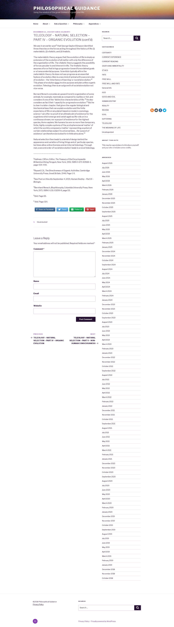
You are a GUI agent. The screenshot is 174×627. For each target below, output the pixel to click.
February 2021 (107, 455)
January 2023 (107, 353)
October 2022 (107, 366)
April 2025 (106, 234)
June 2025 (106, 225)
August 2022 (107, 375)
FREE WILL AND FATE (111, 84)
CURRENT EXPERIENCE (111, 57)
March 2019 (106, 556)
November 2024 (108, 256)
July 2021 (105, 432)
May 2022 (106, 388)
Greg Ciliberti (62, 32)
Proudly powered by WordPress (103, 621)
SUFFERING (107, 119)
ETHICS (105, 70)
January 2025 (107, 247)
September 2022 (108, 371)
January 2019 (107, 565)
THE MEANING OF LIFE (111, 128)
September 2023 (108, 318)
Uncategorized (108, 132)
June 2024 (106, 278)
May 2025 (106, 229)
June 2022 (106, 384)
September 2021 (108, 424)
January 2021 (107, 459)
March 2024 (107, 291)
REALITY (105, 106)
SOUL (104, 114)
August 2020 (107, 481)
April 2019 (106, 552)
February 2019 (107, 560)
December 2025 (108, 198)
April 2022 (106, 393)
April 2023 (106, 340)
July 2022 (105, 379)
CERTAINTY (107, 53)
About (45, 24)
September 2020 (109, 477)
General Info (107, 88)
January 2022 (107, 406)
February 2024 (107, 296)
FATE (104, 75)
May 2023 (106, 335)
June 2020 (106, 490)
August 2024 (107, 269)
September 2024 (109, 265)
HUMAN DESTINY (109, 101)
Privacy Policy (38, 604)
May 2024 (106, 282)
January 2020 (107, 512)
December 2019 (108, 516)
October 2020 (107, 472)
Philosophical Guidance (66, 8)
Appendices (94, 24)
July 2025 (105, 221)
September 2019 (108, 530)
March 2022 (106, 397)
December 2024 (108, 251)
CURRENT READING (110, 61)
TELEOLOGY (42, 222)
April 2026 (106, 181)
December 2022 (108, 357)
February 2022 (107, 402)
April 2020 (106, 499)
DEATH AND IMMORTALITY (113, 66)
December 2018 (108, 569)
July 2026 (105, 168)
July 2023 (105, 327)
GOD (104, 92)
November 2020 (108, 468)
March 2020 (107, 503)
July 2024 (105, 274)
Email (36, 293)
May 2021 (105, 441)
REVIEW (105, 110)
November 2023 (108, 309)
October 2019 (107, 525)
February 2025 (107, 243)
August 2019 (107, 534)
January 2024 (107, 300)
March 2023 (106, 344)
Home (35, 24)
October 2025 (107, 207)
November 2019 (108, 521)
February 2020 (108, 508)
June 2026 (106, 172)
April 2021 (106, 446)
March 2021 (106, 450)
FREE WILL (106, 79)
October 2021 (107, 419)
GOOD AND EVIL (108, 97)
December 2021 (108, 410)
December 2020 (108, 463)
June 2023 (106, 331)
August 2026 (107, 163)
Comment (38, 249)
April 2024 (106, 287)
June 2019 (106, 543)
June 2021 (106, 437)
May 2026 (106, 176)
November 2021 (108, 415)
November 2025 (108, 203)
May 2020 (106, 494)
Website (37, 306)
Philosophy (78, 24)
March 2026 (107, 185)
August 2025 (107, 216)
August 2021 (107, 428)
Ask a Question (60, 24)
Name (36, 281)
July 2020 (105, 485)
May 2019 (106, 547)
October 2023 (107, 313)
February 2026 (107, 190)
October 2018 (107, 578)
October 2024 (107, 260)
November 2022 (108, 362)
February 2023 (107, 349)
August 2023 (107, 322)
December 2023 (108, 304)
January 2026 (107, 194)
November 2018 (108, 574)
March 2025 (107, 238)
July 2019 (105, 538)
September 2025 (109, 212)
